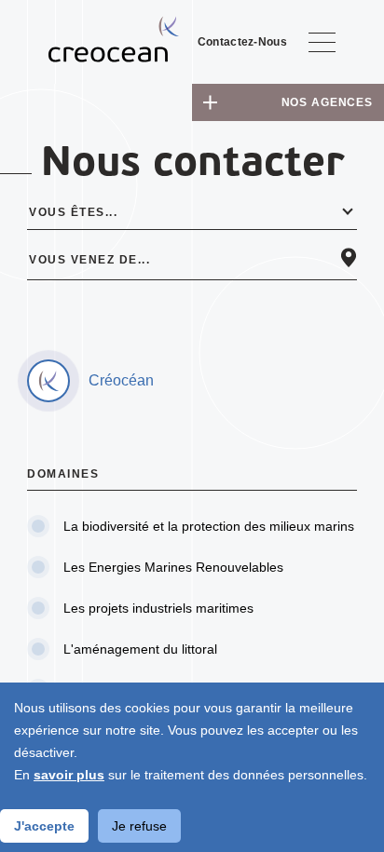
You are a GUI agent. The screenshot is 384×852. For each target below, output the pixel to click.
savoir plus (69, 774)
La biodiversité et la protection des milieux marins (208, 526)
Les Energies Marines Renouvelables (173, 567)
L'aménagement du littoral (140, 649)
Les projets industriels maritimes (158, 608)
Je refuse (139, 825)
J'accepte (44, 825)
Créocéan (121, 380)
